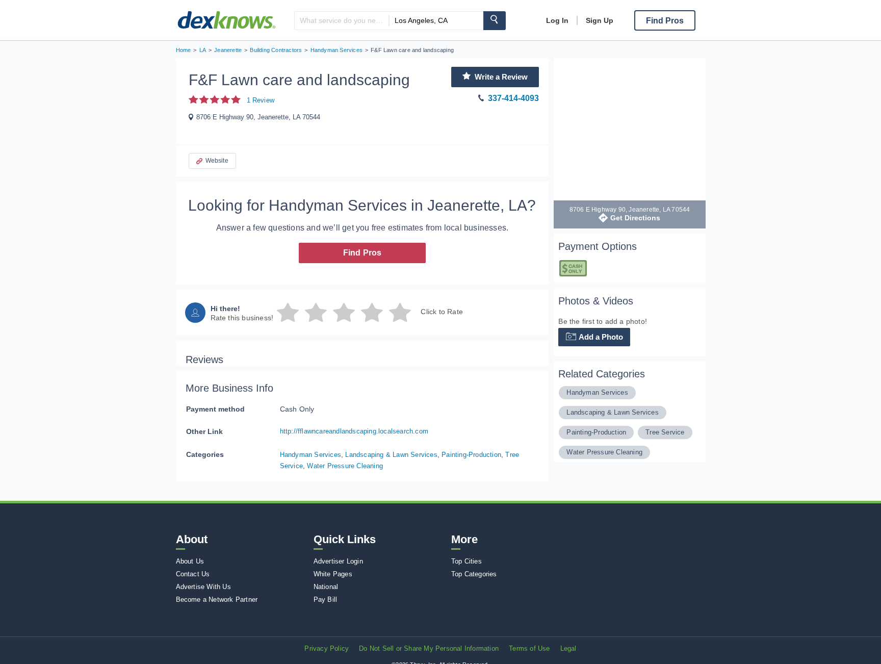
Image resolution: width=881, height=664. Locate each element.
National (326, 587)
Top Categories (474, 574)
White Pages (333, 574)
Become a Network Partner (217, 599)
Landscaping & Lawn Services (391, 454)
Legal (568, 648)
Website (216, 160)
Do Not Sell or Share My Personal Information (429, 648)
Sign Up (599, 20)
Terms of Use (529, 648)
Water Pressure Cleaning (345, 466)
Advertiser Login (338, 561)
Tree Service (664, 432)
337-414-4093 (513, 98)
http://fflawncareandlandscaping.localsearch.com (354, 431)
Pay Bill (326, 599)
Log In (557, 20)
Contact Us (193, 574)
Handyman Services (310, 454)
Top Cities (466, 561)
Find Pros (362, 252)
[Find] (494, 20)
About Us (190, 561)
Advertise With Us (203, 587)
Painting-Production (471, 454)
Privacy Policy (326, 648)
